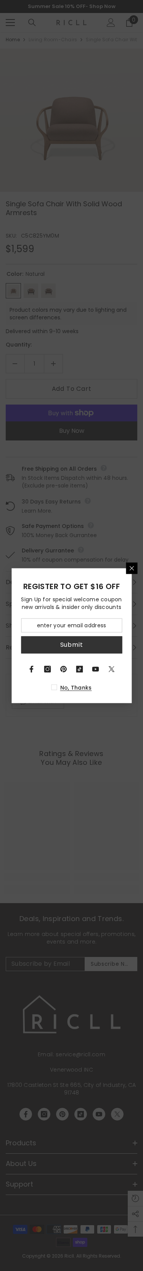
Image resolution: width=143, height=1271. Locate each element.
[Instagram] (48, 669)
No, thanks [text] (76, 687)
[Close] (131, 568)
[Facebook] (32, 669)
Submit (71, 644)
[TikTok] (80, 669)
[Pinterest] (64, 669)
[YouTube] (96, 669)
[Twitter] (112, 669)
